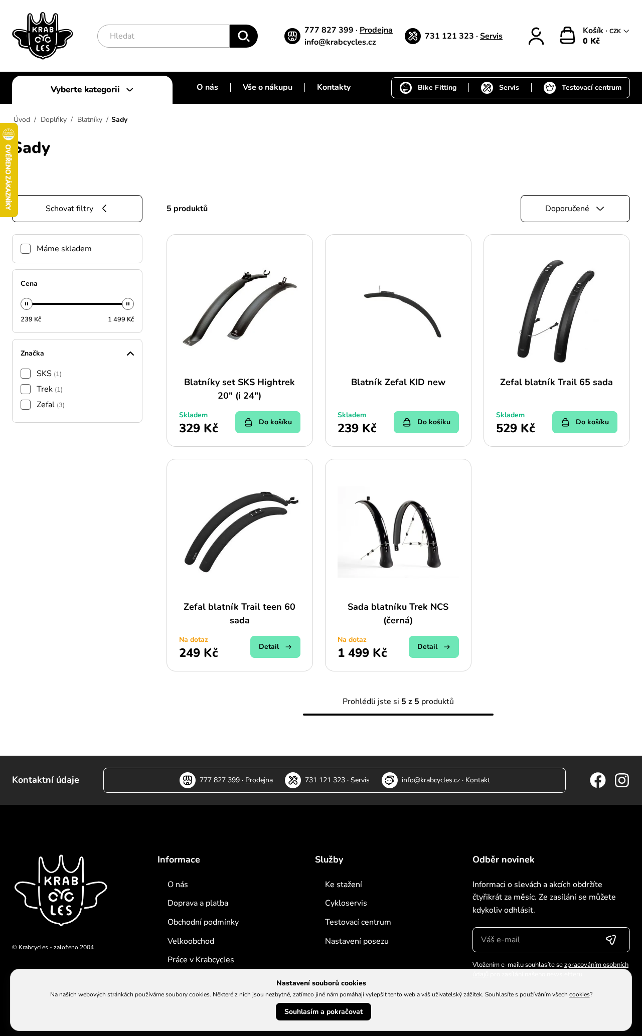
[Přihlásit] (536, 36)
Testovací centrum (591, 87)
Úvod (22, 119)
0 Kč (591, 41)
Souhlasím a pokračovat (323, 1011)
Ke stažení (343, 884)
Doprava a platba (198, 903)
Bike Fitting (437, 87)
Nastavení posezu (357, 941)
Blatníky (89, 119)
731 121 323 (450, 36)
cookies (579, 994)
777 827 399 (330, 30)
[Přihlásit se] (610, 940)
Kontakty (334, 87)
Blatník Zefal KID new (398, 382)
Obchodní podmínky (203, 922)
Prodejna (376, 30)
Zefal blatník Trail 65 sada (556, 382)
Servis (491, 36)
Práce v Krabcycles (201, 959)
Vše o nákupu (267, 87)
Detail (269, 646)
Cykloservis (346, 903)
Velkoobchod (191, 941)
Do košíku (275, 422)
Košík (594, 30)
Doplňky (54, 119)
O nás (207, 87)
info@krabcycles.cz (340, 42)
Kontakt (477, 780)
